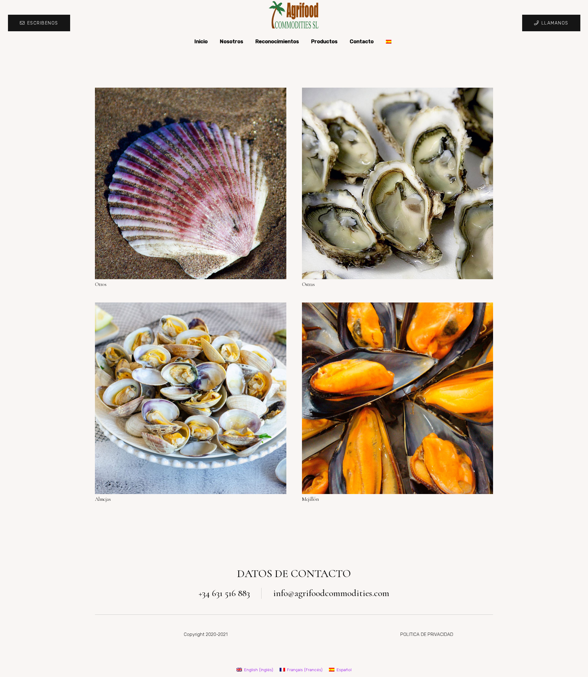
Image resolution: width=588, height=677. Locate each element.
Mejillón (310, 499)
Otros (100, 284)
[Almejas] (190, 398)
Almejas (103, 499)
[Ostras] (397, 183)
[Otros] (190, 183)
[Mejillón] (397, 398)
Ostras (308, 284)
